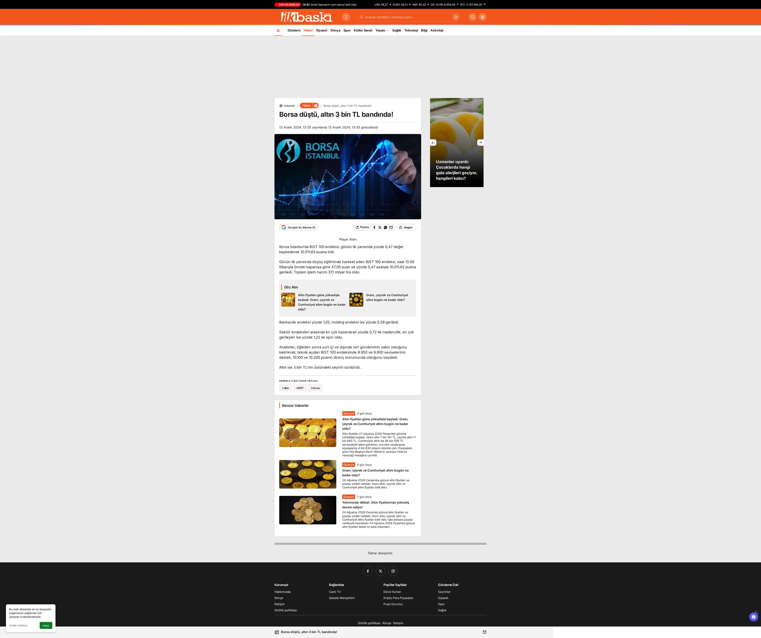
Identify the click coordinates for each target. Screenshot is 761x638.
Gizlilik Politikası (18, 625)
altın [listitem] (285, 388)
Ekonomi (348, 413)
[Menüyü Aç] (346, 17)
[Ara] (473, 17)
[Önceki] (433, 142)
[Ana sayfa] (278, 30)
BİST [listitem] (300, 388)
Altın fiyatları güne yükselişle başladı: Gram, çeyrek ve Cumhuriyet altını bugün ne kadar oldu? (375, 424)
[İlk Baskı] (306, 17)
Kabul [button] (46, 625)
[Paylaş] (485, 631)
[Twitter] (380, 571)
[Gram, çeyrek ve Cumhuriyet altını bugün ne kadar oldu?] (382, 302)
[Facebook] (368, 571)
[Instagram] (393, 571)
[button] (483, 17)
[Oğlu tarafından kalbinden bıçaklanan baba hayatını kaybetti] (457, 142)
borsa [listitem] (315, 388)
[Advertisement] (380, 66)
